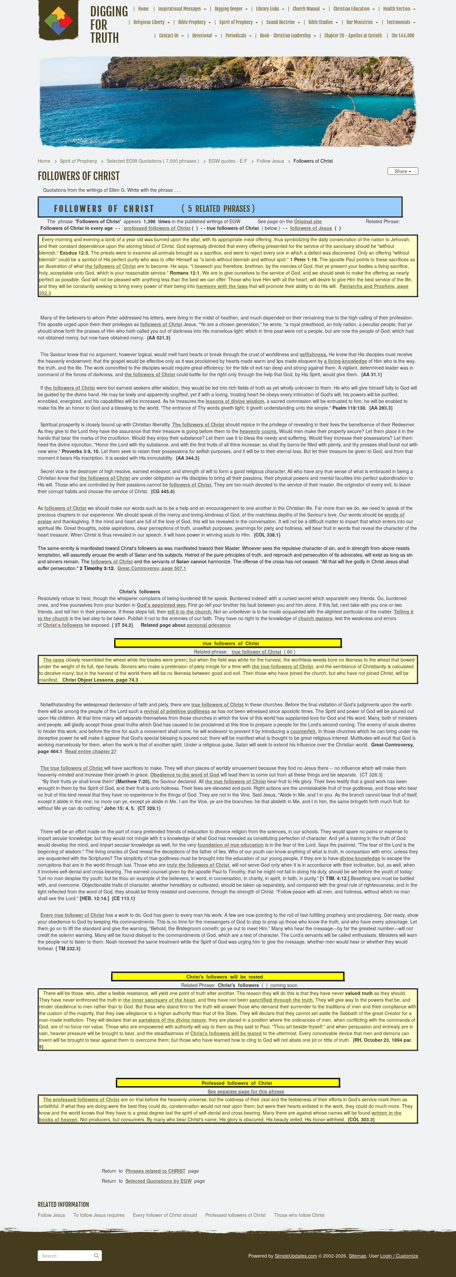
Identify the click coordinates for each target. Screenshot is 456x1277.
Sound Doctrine (280, 22)
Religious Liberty (149, 22)
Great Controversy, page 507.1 (152, 568)
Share (402, 171)
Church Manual (306, 9)
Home (143, 9)
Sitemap (357, 1255)
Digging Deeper (228, 9)
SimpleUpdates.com (296, 1255)
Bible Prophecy (192, 22)
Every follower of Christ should (165, 1215)
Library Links (267, 9)
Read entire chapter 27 (91, 751)
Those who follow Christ (299, 1215)
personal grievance (209, 624)
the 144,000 (403, 35)
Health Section (396, 9)
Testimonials (398, 22)
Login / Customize (399, 1255)
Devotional (202, 35)
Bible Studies (320, 22)
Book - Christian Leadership (285, 35)
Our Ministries (360, 22)
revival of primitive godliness (177, 711)
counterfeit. (303, 731)
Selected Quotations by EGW (159, 1180)
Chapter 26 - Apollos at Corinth (353, 35)
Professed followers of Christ (235, 1215)
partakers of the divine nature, (173, 1019)
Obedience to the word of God (184, 774)
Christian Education (351, 9)
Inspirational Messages (179, 9)
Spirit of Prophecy (236, 22)
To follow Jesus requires (99, 1215)
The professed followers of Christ (81, 1099)
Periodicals (236, 35)
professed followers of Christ (157, 228)
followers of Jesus (311, 228)
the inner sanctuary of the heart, (160, 999)
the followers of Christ (110, 266)
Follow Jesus (270, 160)
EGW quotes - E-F (228, 160)
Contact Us (169, 35)
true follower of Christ (256, 651)
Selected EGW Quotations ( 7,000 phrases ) (152, 160)
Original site (308, 221)
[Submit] (96, 1255)
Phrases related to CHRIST (156, 1170)
